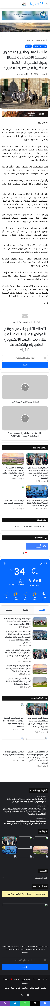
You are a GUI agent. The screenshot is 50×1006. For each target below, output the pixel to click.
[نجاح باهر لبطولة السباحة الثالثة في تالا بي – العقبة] (9, 859)
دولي (28, 46)
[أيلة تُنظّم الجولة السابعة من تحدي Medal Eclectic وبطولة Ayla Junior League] (40, 682)
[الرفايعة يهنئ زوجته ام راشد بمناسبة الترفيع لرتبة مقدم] (13, 491)
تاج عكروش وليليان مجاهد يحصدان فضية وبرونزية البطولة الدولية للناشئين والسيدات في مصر (17, 621)
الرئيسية (42, 40)
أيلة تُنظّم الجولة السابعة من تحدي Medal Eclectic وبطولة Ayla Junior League (18, 681)
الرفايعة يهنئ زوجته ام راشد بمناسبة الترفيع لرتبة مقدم (14, 502)
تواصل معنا (15, 988)
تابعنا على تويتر (40, 886)
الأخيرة (26, 610)
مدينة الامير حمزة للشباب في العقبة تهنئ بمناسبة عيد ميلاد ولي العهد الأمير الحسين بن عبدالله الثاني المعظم (37, 757)
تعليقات (8, 610)
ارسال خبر (25, 988)
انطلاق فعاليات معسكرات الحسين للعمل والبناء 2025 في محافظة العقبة (37, 502)
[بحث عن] (46, 5)
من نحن (7, 988)
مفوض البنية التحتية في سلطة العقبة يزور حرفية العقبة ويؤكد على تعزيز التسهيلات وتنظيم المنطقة (38, 473)
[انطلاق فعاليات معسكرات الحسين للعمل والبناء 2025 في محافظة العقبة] (37, 491)
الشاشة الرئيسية (32, 40)
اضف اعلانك (34, 988)
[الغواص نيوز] (32, 4)
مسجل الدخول (31, 526)
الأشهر (42, 610)
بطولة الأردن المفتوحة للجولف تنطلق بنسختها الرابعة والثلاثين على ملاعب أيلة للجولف (18, 668)
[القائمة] (3, 5)
